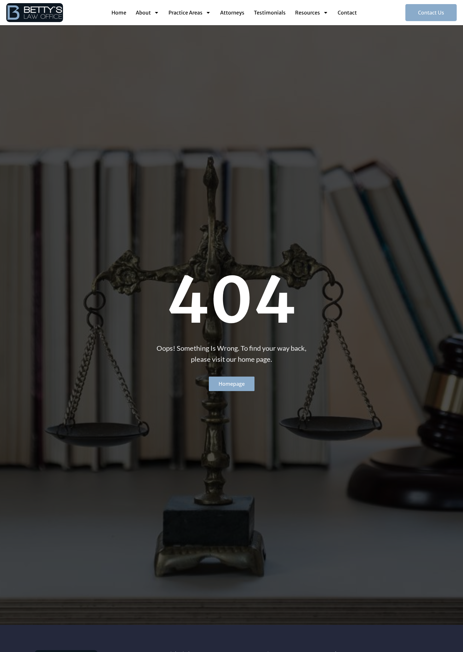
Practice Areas (186, 12)
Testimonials (270, 12)
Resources (307, 12)
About (143, 12)
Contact (347, 12)
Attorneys (232, 12)
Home (118, 12)
